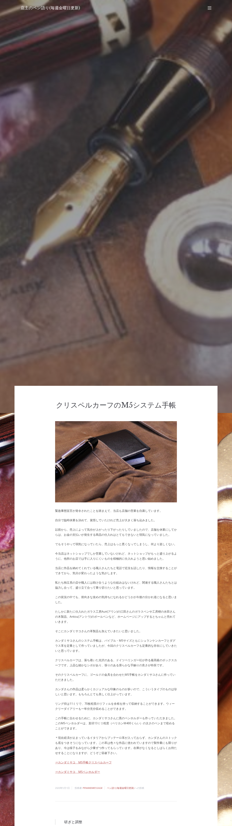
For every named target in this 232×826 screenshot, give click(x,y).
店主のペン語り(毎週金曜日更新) (50, 7)
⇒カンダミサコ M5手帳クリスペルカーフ (83, 762)
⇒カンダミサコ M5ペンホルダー (77, 772)
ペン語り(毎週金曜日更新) (120, 788)
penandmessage (93, 788)
